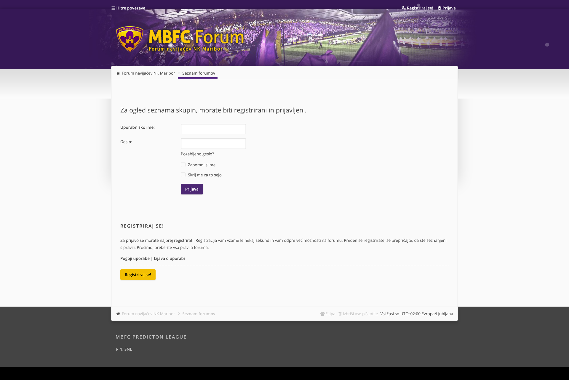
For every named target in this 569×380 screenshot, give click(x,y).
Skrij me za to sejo (204, 175)
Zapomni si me (201, 165)
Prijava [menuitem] (449, 8)
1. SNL (126, 349)
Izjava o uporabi (169, 258)
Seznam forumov (198, 313)
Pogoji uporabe (135, 258)
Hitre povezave (131, 8)
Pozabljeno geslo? (197, 154)
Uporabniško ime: (137, 127)
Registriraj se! (138, 274)
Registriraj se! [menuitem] (420, 8)
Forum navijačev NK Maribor (148, 313)
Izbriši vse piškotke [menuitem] (360, 313)
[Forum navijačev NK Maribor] (182, 36)
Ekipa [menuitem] (330, 313)
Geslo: (126, 141)
